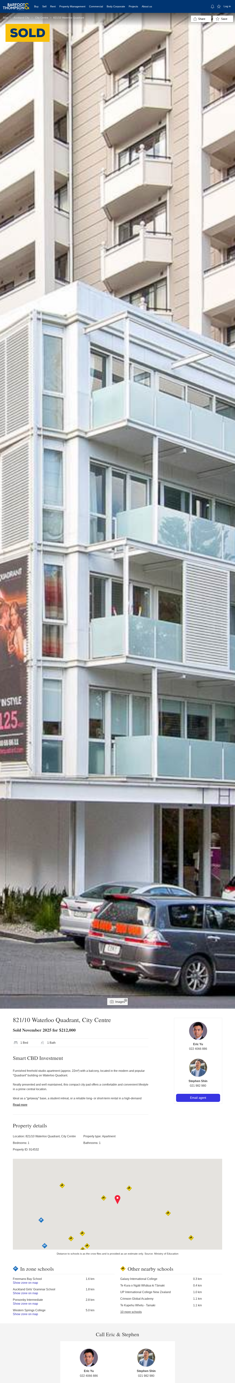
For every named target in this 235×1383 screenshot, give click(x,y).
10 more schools (131, 1311)
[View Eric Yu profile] (198, 1031)
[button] (117, 1199)
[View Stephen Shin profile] (198, 1068)
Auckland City (21, 17)
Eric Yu (198, 1044)
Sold (5, 17)
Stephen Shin (198, 1081)
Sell (44, 6)
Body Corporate (116, 6)
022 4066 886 (198, 1048)
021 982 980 (198, 1085)
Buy (36, 6)
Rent (53, 6)
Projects (133, 6)
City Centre (41, 17)
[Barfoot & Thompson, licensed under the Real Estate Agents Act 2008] (16, 4)
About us (147, 6)
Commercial (96, 6)
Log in (227, 6)
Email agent (198, 1098)
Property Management (72, 6)
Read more (20, 1104)
